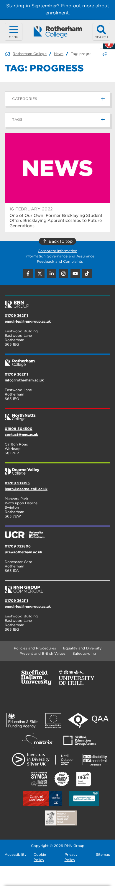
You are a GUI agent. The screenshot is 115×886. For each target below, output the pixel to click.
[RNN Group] (57, 302)
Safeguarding (84, 653)
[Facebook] (28, 273)
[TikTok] (87, 273)
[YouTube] (75, 273)
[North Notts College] (57, 415)
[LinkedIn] (51, 273)
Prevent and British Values (42, 653)
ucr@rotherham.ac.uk (23, 552)
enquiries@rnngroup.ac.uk (28, 321)
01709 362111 (16, 315)
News (58, 53)
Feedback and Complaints (60, 261)
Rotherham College (30, 53)
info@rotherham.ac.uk (24, 380)
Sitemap (103, 854)
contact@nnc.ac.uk (21, 434)
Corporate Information (57, 251)
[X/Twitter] (40, 273)
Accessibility (16, 854)
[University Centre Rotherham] (57, 532)
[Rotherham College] (58, 32)
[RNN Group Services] (57, 587)
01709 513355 (17, 483)
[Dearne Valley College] (57, 469)
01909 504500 (18, 428)
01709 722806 (18, 546)
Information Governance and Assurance (59, 256)
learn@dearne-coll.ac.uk (26, 489)
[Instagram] (63, 273)
